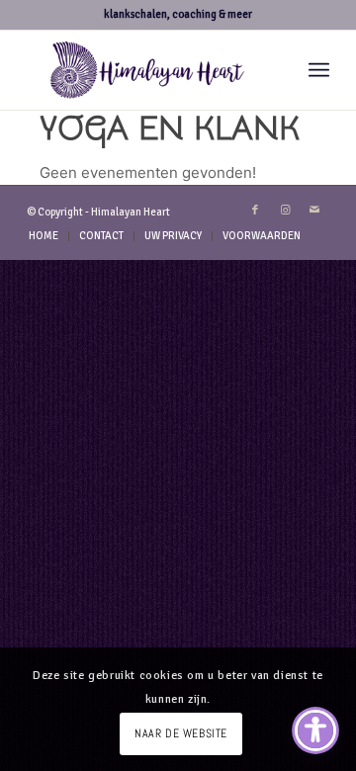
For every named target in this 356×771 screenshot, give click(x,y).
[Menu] (319, 70)
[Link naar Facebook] (255, 210)
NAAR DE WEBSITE (180, 733)
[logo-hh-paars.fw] (148, 70)
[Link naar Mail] (314, 210)
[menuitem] (319, 70)
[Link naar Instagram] (285, 210)
